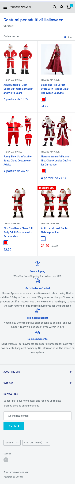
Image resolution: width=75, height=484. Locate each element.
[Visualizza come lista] (70, 36)
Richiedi (14, 426)
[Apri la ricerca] (55, 7)
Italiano (9, 442)
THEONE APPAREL (12, 79)
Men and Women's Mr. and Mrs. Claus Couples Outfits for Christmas (56, 160)
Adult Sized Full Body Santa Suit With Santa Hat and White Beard (18, 88)
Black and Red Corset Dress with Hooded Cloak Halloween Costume (55, 88)
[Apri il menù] (5, 7)
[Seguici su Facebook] (5, 459)
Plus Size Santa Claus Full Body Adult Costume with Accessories (18, 232)
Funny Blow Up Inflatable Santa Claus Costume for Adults (17, 160)
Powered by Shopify (13, 476)
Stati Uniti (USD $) (33, 442)
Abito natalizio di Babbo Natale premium (54, 230)
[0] (68, 7)
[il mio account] (61, 7)
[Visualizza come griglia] (64, 36)
